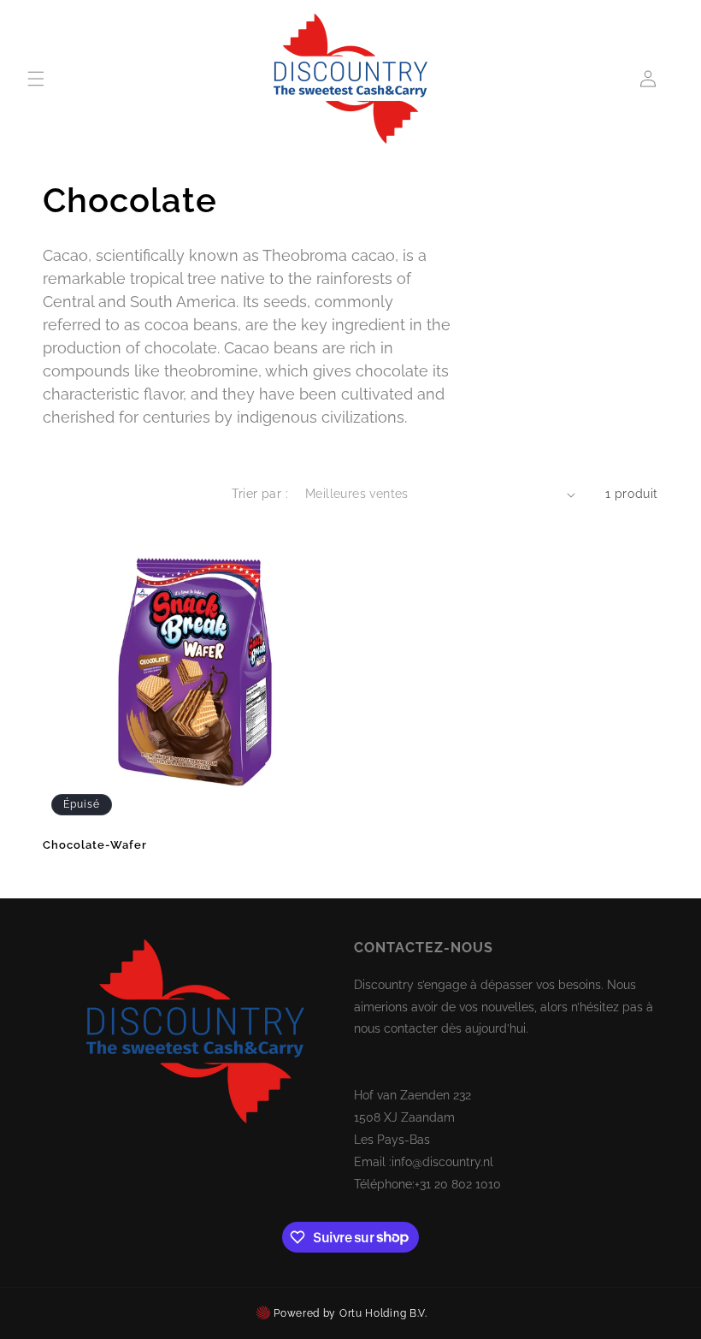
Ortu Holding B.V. (383, 1313)
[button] (36, 79)
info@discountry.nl (442, 1162)
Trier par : (260, 494)
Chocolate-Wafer (95, 844)
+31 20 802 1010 (458, 1184)
